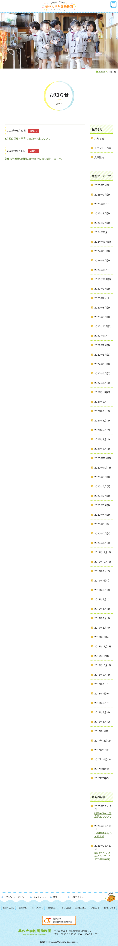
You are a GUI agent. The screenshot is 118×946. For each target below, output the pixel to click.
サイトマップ (39, 897)
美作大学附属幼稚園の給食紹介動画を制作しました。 (34, 158)
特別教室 (51, 907)
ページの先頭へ (110, 900)
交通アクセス (77, 897)
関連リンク (58, 897)
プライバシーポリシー (15, 897)
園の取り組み (80, 907)
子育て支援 (66, 907)
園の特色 (23, 907)
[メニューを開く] (113, 4)
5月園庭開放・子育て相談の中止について (27, 138)
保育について (37, 907)
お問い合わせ (109, 907)
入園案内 (95, 907)
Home (101, 71)
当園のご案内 (8, 907)
